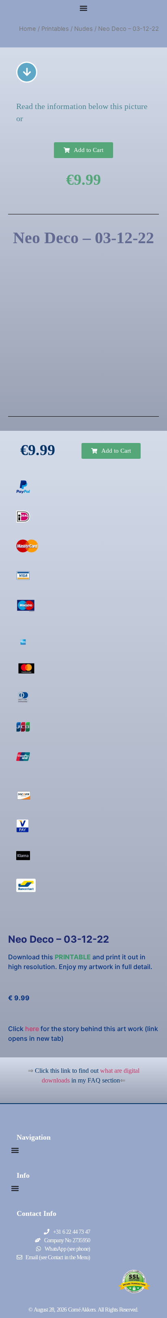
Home (27, 28)
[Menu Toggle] (83, 8)
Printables (55, 28)
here (32, 1029)
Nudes (83, 28)
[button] (83, 150)
